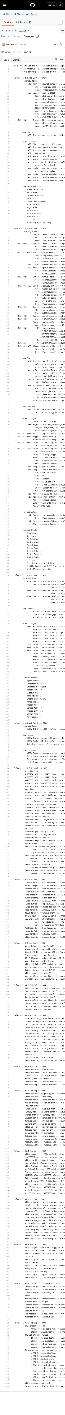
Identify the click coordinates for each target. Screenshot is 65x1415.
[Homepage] (32, 4)
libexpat (11, 14)
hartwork (11, 44)
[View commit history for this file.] (61, 44)
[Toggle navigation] (4, 4)
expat (17, 36)
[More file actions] (61, 60)
